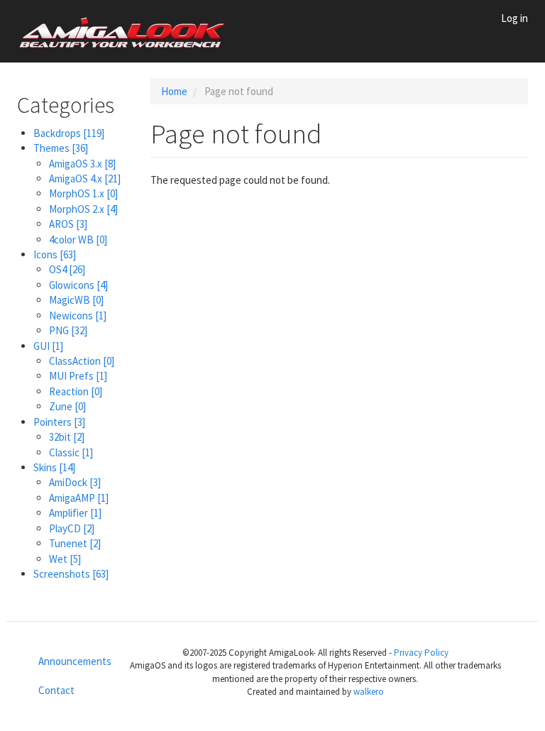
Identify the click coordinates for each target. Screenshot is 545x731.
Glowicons (78, 285)
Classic (71, 452)
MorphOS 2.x (83, 209)
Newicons (77, 315)
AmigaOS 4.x (85, 178)
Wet (65, 559)
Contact (56, 690)
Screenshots (71, 574)
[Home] (128, 31)
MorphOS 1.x (83, 193)
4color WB (78, 239)
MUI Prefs (78, 376)
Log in (514, 18)
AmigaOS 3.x (82, 163)
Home (174, 91)
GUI (48, 346)
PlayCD (71, 528)
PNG (68, 330)
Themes (60, 148)
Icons (54, 254)
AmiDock (75, 482)
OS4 (67, 269)
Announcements (65, 661)
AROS (68, 224)
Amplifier (75, 513)
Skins (54, 467)
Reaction (75, 391)
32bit (66, 437)
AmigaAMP (79, 498)
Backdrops (68, 133)
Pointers (59, 422)
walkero (368, 692)
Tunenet (75, 543)
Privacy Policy (421, 653)
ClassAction (81, 361)
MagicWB (76, 300)
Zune (67, 406)
